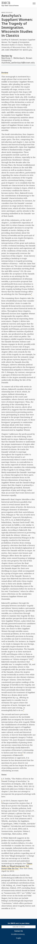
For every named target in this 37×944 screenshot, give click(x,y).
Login (18, 938)
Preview (4, 72)
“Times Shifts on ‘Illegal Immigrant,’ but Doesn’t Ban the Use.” (16, 866)
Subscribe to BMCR (19, 927)
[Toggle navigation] (32, 4)
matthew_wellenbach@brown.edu (18, 62)
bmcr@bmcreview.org (17, 934)
